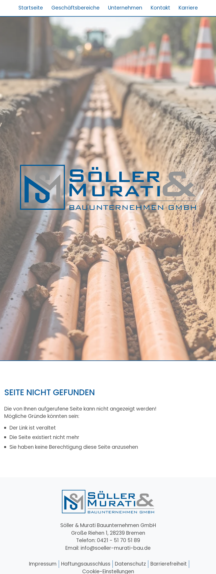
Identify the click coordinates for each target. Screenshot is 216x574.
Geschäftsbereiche (75, 7)
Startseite (30, 7)
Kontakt (160, 7)
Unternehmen (125, 7)
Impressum (43, 563)
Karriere (188, 7)
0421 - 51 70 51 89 (118, 540)
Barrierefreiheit (168, 563)
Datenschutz (130, 563)
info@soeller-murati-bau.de (116, 548)
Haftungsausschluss (85, 563)
